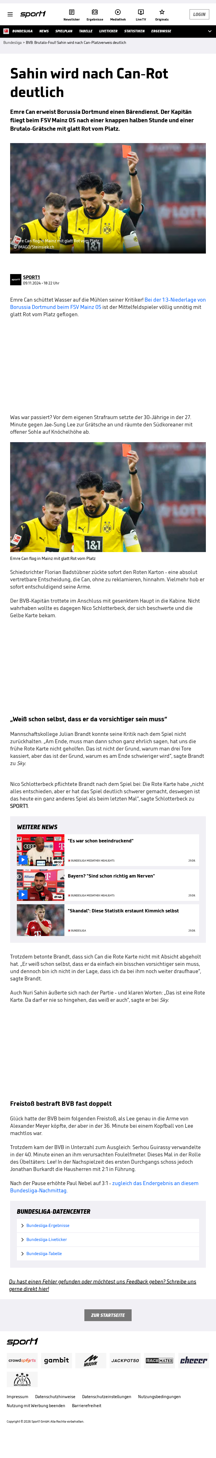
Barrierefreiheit (86, 1405)
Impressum (17, 1396)
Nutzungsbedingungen (159, 1396)
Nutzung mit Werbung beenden (36, 1405)
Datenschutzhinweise (55, 1396)
